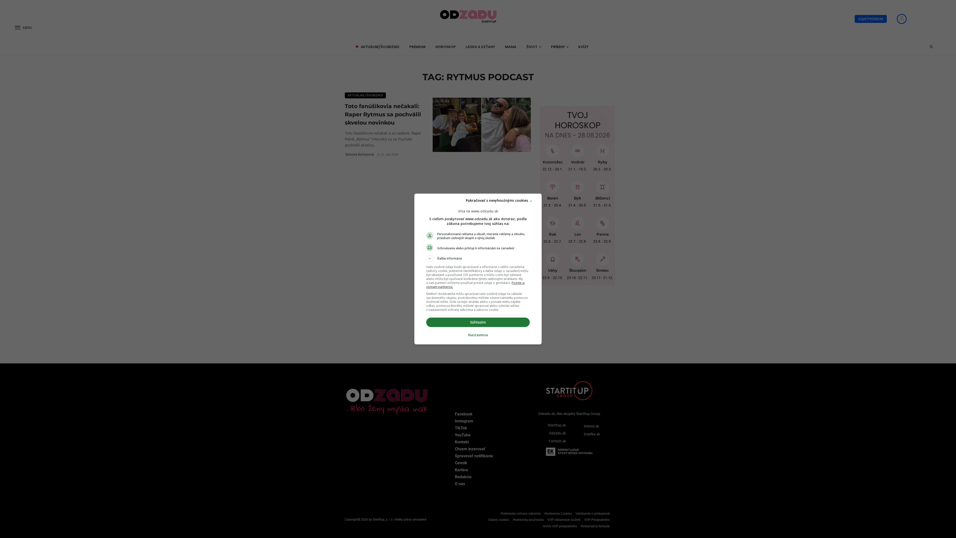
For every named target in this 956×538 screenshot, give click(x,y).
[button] (478, 258)
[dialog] (478, 269)
